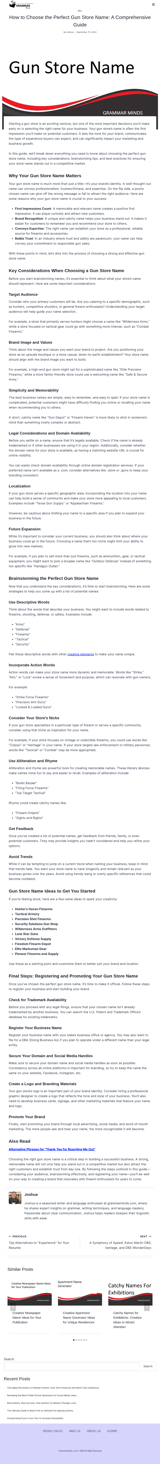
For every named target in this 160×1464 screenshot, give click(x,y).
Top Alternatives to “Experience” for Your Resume (39, 1242)
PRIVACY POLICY (53, 1430)
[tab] (74, 1340)
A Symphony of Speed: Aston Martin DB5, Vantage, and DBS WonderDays (120, 1242)
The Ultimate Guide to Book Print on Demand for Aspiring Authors (40, 1410)
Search (9, 1359)
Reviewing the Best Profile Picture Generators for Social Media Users (42, 1395)
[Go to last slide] (13, 1307)
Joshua (69, 32)
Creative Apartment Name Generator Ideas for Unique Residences (79, 1317)
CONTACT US (94, 1430)
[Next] (147, 1307)
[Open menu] (153, 4)
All (80, 10)
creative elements (81, 654)
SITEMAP (112, 1430)
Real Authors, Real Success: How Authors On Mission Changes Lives (41, 1403)
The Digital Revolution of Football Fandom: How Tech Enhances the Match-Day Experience (53, 1388)
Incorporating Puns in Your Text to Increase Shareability (35, 1418)
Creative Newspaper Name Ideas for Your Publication (26, 1317)
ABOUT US (74, 1430)
